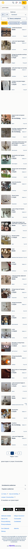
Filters (5, 23)
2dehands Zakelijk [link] (6, 516)
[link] (3, 2)
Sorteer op (12, 12)
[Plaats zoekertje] (24, 2)
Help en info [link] (4, 518)
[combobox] (12, 7)
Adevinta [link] (16, 528)
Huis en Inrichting (13, 23)
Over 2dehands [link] (5, 528)
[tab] (3, 14)
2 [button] (15, 453)
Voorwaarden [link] (17, 518)
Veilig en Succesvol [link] (19, 516)
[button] (16, 2)
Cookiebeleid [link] (17, 521)
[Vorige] (8, 453)
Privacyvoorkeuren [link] (6, 524)
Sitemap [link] (3, 531)
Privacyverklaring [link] (5, 521)
